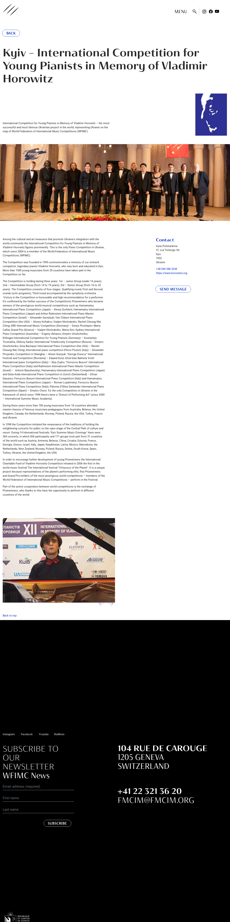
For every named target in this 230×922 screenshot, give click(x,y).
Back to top (10, 615)
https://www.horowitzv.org (171, 273)
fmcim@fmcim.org (156, 800)
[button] (110, 605)
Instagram (204, 11)
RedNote (59, 734)
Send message (173, 289)
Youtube (217, 11)
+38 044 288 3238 (166, 269)
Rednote (223, 11)
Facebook (210, 11)
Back (11, 33)
